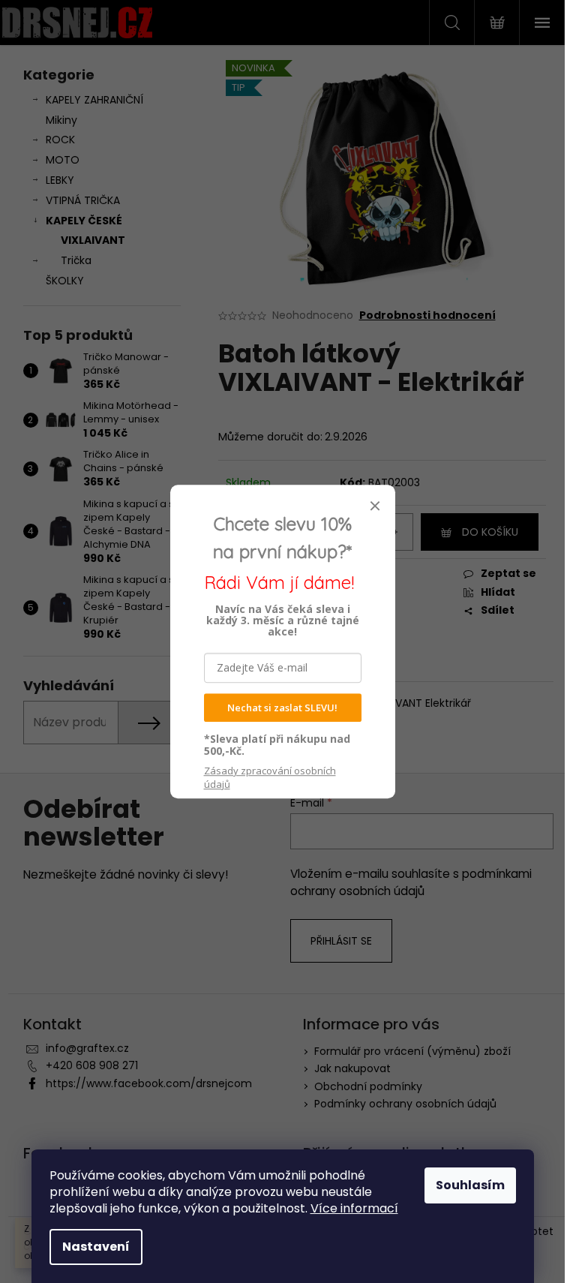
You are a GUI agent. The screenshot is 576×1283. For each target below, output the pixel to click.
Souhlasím (470, 1185)
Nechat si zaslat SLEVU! (282, 707)
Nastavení (96, 1246)
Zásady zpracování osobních (270, 777)
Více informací (354, 1208)
